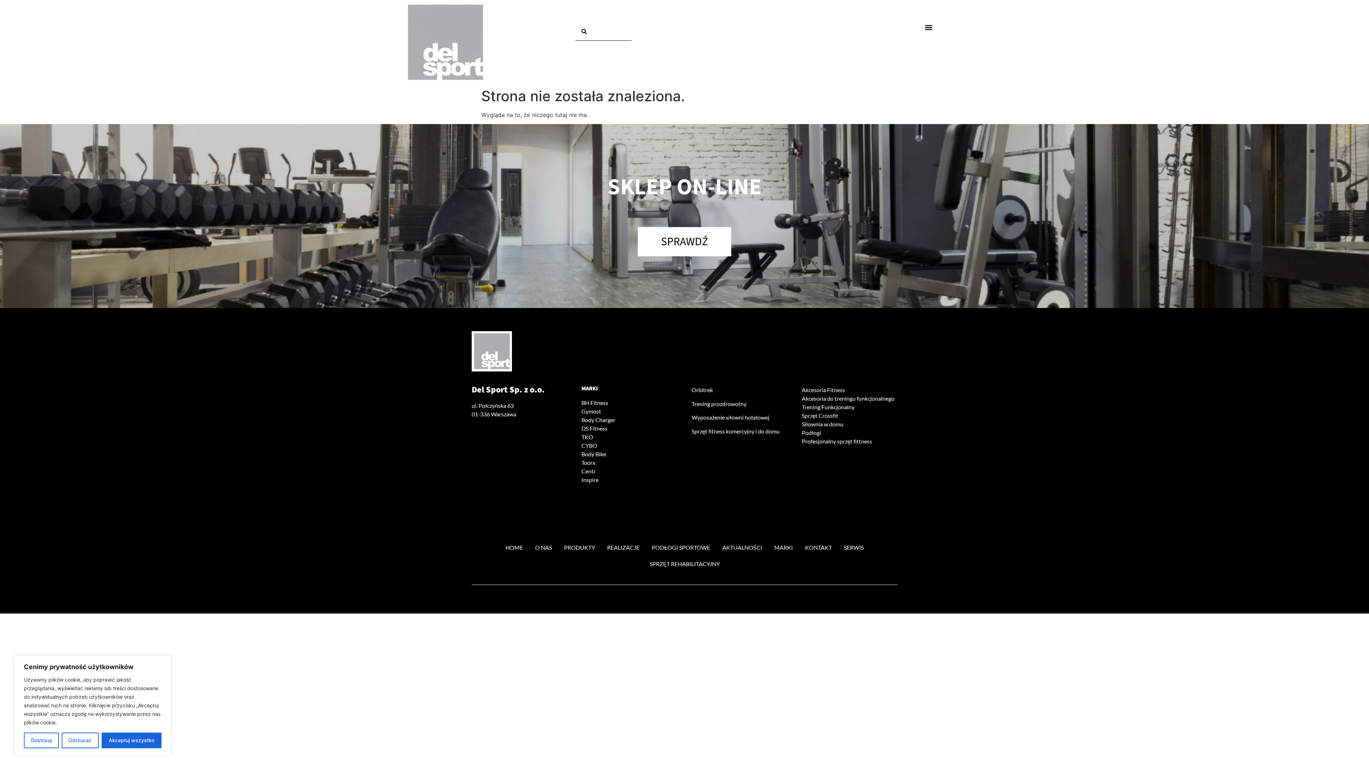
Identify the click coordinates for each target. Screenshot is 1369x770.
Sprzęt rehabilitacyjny (685, 563)
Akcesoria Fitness (823, 389)
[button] (929, 27)
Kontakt (818, 547)
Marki (589, 388)
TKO (587, 436)
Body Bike (593, 454)
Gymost (591, 411)
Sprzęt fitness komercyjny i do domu (736, 431)
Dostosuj (41, 740)
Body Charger (598, 419)
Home (514, 547)
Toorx (588, 462)
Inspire (590, 479)
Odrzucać (80, 740)
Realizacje (623, 547)
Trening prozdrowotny (719, 403)
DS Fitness (594, 428)
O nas (543, 547)
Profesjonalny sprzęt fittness (837, 441)
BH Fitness (594, 402)
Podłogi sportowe (681, 547)
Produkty (579, 547)
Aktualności (742, 547)
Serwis (854, 547)
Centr (588, 471)
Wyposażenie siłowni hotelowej (730, 417)
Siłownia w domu (823, 424)
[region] (92, 705)
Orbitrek (702, 389)
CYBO (589, 445)
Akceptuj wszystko (131, 740)
